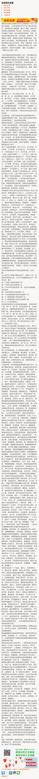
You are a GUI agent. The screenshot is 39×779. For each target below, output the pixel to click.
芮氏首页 (7, 5)
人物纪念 (7, 15)
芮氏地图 (7, 13)
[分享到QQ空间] (10, 772)
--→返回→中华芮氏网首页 (20, 769)
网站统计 (5, 776)
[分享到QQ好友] (14, 772)
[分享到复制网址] (6, 772)
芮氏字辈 (7, 8)
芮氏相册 (7, 10)
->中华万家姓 (6, 769)
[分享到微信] (18, 772)
